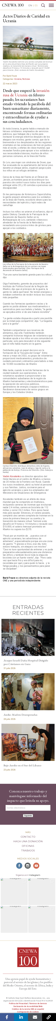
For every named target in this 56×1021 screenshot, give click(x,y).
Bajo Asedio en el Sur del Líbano (22, 765)
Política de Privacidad (18, 1004)
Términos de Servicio (38, 1004)
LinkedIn (21, 1017)
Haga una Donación (28, 841)
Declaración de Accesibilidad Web (28, 1006)
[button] (14, 891)
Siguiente (28, 816)
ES (36, 5)
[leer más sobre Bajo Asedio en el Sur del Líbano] (28, 742)
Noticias (26, 79)
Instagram (34, 875)
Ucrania (18, 79)
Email (35, 1017)
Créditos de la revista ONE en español (28, 1009)
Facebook (7, 1017)
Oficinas (28, 845)
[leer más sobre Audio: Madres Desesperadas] (28, 691)
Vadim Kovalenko (12, 476)
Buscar (43, 5)
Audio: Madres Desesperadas (20, 715)
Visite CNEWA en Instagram (28, 865)
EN (30, 5)
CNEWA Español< (13, 5)
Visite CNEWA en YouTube (36, 865)
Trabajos (28, 850)
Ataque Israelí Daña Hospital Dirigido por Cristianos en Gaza (26, 662)
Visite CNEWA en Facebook (19, 865)
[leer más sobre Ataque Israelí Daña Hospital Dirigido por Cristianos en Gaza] (28, 637)
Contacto (28, 836)
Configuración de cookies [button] (28, 1012)
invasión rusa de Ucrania (26, 92)
